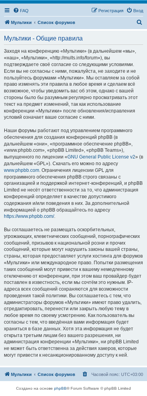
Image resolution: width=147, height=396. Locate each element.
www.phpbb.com (21, 170)
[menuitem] (21, 10)
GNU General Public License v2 (101, 157)
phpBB (60, 388)
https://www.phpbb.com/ (29, 216)
